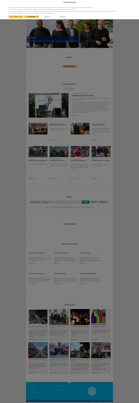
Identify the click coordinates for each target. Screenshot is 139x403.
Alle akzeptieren (31, 16)
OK (16, 16)
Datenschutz (62, 16)
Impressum (47, 16)
